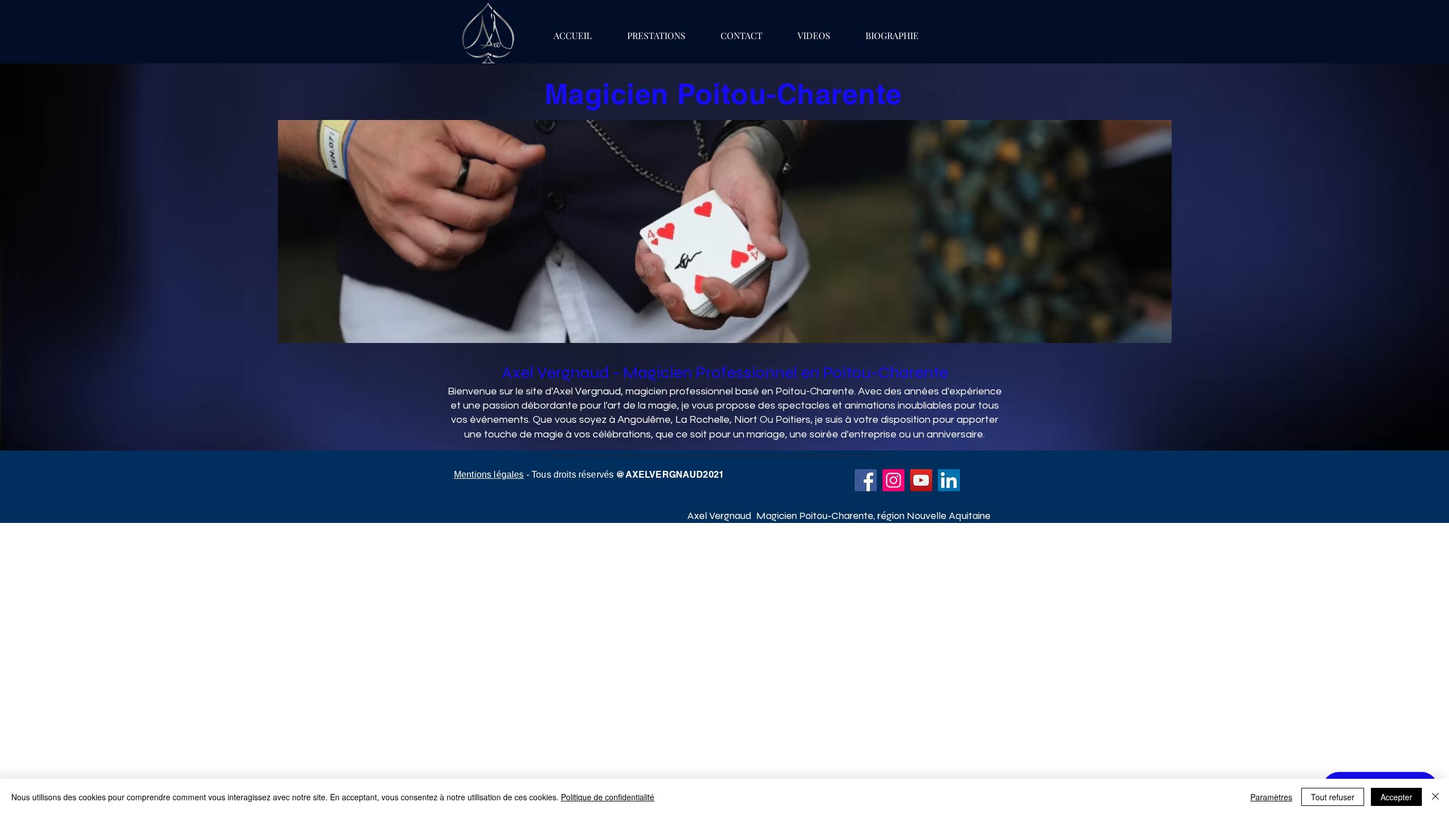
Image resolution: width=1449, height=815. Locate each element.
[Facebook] (866, 480)
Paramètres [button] (1271, 797)
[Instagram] (893, 480)
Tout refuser (1332, 797)
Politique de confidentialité (607, 797)
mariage (766, 434)
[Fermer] (1435, 797)
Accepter (1396, 797)
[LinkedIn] (949, 480)
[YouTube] (921, 480)
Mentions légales (489, 474)
